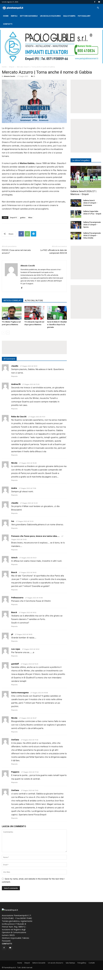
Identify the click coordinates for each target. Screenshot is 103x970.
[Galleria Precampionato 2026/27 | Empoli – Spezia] (76, 225)
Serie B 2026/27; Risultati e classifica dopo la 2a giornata (57, 324)
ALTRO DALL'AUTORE (34, 300)
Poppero (15, 772)
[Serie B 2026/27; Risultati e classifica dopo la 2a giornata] (57, 313)
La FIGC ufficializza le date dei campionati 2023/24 (53, 251)
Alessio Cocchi (9, 76)
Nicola (14, 463)
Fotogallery (84, 16)
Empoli (14, 16)
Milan (30, 217)
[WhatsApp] (27, 233)
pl (12, 634)
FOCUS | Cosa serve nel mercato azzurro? (16, 251)
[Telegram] (33, 233)
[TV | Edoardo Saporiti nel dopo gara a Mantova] (34, 313)
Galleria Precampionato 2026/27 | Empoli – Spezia (92, 224)
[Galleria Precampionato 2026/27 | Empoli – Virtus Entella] (76, 235)
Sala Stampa (69, 16)
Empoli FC (13, 217)
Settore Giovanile (29, 16)
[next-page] (8, 332)
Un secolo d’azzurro (50, 16)
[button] (98, 8)
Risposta (14, 376)
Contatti (7, 24)
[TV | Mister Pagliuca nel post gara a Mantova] (12, 313)
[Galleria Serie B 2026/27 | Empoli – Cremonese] (76, 203)
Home (5, 16)
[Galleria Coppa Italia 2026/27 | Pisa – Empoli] (76, 214)
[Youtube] (99, 2)
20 (34, 76)
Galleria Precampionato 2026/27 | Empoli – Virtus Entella (92, 235)
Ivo (12, 521)
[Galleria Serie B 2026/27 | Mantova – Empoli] (86, 177)
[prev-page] (3, 332)
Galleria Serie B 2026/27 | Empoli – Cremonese (90, 203)
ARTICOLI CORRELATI (12, 300)
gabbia (22, 217)
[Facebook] (95, 2)
